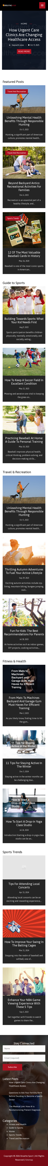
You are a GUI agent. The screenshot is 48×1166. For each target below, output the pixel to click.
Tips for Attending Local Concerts (24, 885)
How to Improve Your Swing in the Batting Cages (24, 943)
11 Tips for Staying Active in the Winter (24, 764)
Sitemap (29, 1160)
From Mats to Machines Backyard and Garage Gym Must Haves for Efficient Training (24, 703)
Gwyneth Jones (18, 45)
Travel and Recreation (16, 91)
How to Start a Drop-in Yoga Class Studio (24, 823)
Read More (24, 51)
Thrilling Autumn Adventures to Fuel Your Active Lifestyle (24, 571)
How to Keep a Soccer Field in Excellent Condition (24, 381)
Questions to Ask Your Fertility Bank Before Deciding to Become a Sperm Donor (25, 1096)
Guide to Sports (16, 1128)
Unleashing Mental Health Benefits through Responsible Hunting (24, 121)
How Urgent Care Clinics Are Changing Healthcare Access (24, 35)
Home (24, 24)
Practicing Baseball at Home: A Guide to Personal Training (24, 439)
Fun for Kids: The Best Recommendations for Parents (24, 632)
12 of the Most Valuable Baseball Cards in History (24, 254)
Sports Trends (13, 218)
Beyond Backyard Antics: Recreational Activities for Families (24, 186)
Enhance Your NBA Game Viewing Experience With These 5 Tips (24, 1003)
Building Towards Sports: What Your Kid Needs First (24, 320)
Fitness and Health (17, 1124)
